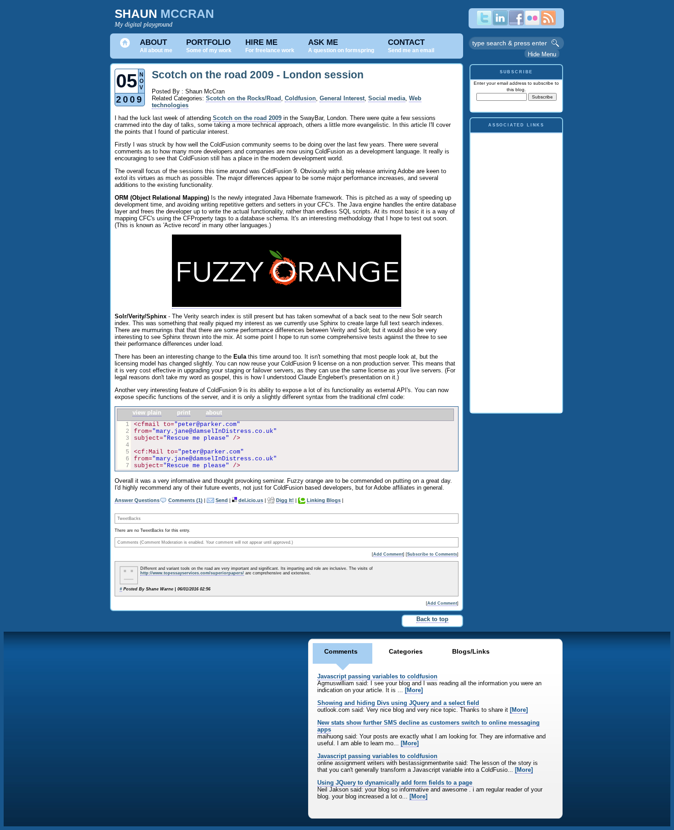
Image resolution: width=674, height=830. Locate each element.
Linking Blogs (324, 500)
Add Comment (388, 554)
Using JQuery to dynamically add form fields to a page (394, 782)
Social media (386, 98)
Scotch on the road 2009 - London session (258, 75)
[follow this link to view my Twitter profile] (484, 23)
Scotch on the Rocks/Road (243, 98)
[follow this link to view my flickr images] (532, 23)
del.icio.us (250, 500)
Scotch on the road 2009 (247, 118)
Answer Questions (137, 500)
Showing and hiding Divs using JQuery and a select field (398, 702)
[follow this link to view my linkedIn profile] (500, 23)
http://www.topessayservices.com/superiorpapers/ (192, 573)
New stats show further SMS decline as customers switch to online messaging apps (428, 726)
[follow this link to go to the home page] (125, 46)
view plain (147, 412)
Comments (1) (185, 500)
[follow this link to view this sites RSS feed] (548, 23)
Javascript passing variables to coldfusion (377, 676)
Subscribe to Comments (432, 554)
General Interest (342, 98)
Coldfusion (300, 98)
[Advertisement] (516, 270)
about (214, 412)
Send (221, 500)
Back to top (432, 619)
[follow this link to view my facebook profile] (516, 23)
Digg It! (285, 500)
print (183, 412)
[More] (414, 690)
